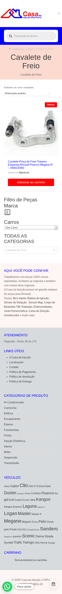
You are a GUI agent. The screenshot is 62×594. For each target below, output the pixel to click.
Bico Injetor (19, 298)
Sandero (49, 528)
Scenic (28, 535)
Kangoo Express (13, 506)
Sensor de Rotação (15, 302)
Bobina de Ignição (38, 298)
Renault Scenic (33, 530)
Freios (7, 435)
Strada (48, 536)
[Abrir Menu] (59, 13)
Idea (32, 499)
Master (24, 513)
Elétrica (8, 413)
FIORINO (36, 493)
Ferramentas (11, 430)
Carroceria (10, 407)
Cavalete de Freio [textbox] (30, 250)
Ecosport (20, 494)
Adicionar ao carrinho (31, 182)
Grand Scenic (22, 499)
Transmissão (11, 463)
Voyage (51, 543)
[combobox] (31, 227)
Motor (7, 452)
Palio (42, 521)
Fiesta (27, 493)
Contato (14, 367)
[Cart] (53, 584)
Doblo (47, 486)
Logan (10, 513)
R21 (24, 529)
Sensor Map (36, 302)
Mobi (36, 522)
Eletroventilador (43, 306)
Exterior (8, 424)
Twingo (28, 542)
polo (6, 529)
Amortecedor (11, 315)
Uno (37, 542)
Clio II (32, 486)
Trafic (18, 542)
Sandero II (8, 537)
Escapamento (12, 419)
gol (6, 499)
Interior (8, 446)
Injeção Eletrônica (14, 441)
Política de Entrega (20, 381)
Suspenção (10, 457)
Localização (16, 362)
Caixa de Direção (39, 311)
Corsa (40, 486)
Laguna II (41, 507)
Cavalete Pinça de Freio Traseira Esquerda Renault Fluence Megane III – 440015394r (30, 164)
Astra (6, 486)
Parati (50, 521)
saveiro (17, 536)
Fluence (47, 493)
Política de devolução (22, 376)
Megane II (27, 521)
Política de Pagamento (22, 372)
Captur (14, 486)
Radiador (26, 306)
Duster (10, 492)
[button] (7, 587)
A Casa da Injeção (20, 357)
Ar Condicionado (14, 402)
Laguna (30, 506)
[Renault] (7, 212)
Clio (24, 485)
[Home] (10, 49)
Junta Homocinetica (15, 311)
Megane (12, 521)
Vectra (43, 542)
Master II (36, 514)
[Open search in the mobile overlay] (31, 36)
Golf (11, 499)
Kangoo (43, 499)
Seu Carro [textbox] (11, 227)
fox (56, 493)
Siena (40, 536)
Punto (13, 529)
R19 (19, 529)
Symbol (8, 542)
